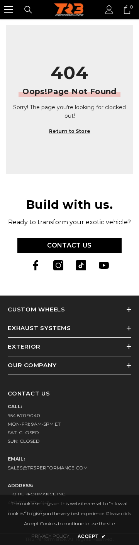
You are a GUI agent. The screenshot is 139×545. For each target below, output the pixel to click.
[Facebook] (35, 265)
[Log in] (109, 9)
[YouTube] (103, 265)
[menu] (8, 9)
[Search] (28, 9)
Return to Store (69, 131)
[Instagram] (58, 265)
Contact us (69, 245)
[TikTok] (81, 265)
